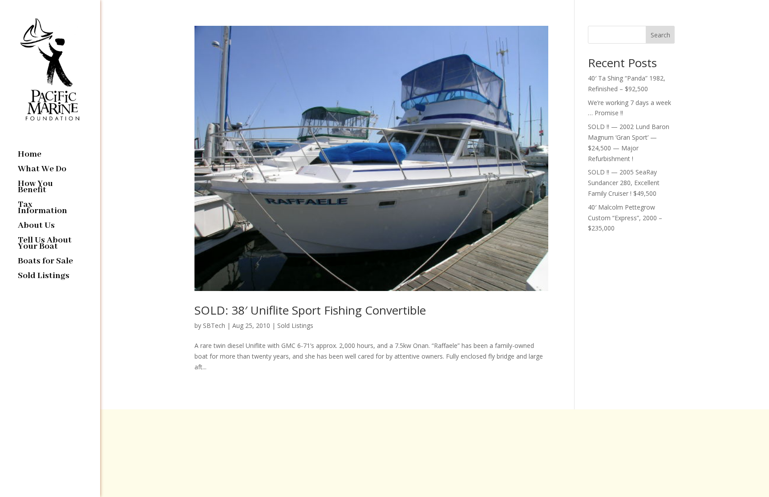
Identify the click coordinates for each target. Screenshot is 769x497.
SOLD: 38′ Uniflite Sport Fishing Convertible (310, 310)
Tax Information (42, 209)
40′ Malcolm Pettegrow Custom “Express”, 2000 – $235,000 (625, 218)
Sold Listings (43, 277)
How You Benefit (35, 188)
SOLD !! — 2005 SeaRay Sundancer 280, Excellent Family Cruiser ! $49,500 (624, 183)
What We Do (42, 170)
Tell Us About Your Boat (45, 244)
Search (660, 35)
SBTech (214, 325)
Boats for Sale (45, 262)
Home (29, 155)
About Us (36, 226)
